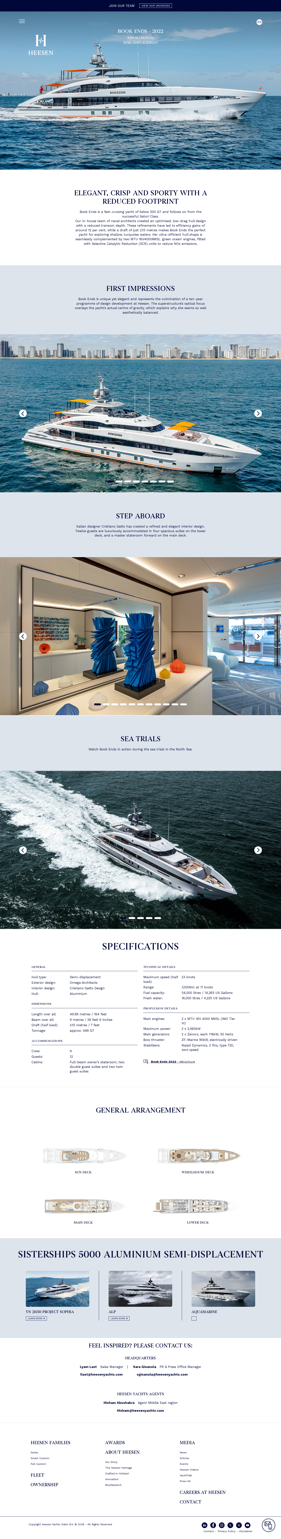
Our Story (111, 1462)
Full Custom (38, 1463)
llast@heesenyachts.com (101, 1374)
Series (34, 1452)
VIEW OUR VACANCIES (155, 5)
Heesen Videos (189, 1469)
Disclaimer (245, 1531)
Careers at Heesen (203, 1492)
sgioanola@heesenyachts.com (162, 1374)
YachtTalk (186, 1475)
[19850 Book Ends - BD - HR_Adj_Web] (197, 1155)
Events (184, 1463)
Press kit (185, 1481)
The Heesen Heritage (118, 1467)
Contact (190, 1502)
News (183, 1452)
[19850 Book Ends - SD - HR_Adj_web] (83, 1155)
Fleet (37, 1475)
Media (187, 1443)
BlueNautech (113, 1484)
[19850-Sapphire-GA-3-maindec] (83, 1206)
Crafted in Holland (117, 1473)
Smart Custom (40, 1458)
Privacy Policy (226, 1531)
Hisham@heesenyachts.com (140, 1410)
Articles (184, 1458)
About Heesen (122, 1452)
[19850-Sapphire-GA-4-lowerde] (197, 1206)
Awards (115, 1443)
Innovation (112, 1479)
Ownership (44, 1485)
